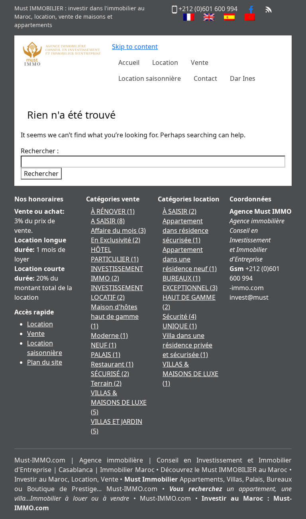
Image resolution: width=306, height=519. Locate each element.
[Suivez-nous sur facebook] (251, 8)
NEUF (103, 345)
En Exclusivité (115, 240)
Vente (36, 333)
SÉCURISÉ (110, 373)
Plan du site (44, 362)
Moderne (109, 335)
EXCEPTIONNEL (190, 287)
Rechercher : (40, 150)
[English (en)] (209, 17)
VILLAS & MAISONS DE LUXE (119, 402)
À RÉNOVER (113, 211)
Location (40, 324)
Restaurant (112, 364)
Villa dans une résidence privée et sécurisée (187, 345)
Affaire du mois (118, 230)
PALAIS (105, 354)
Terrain (106, 383)
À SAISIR (179, 211)
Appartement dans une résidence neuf (190, 259)
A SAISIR (108, 221)
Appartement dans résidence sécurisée (185, 230)
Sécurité (179, 316)
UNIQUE (180, 326)
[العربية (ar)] (249, 17)
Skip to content (135, 46)
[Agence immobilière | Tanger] (61, 53)
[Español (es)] (229, 17)
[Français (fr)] (188, 17)
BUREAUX (181, 278)
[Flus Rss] (269, 8)
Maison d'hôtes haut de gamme (115, 316)
